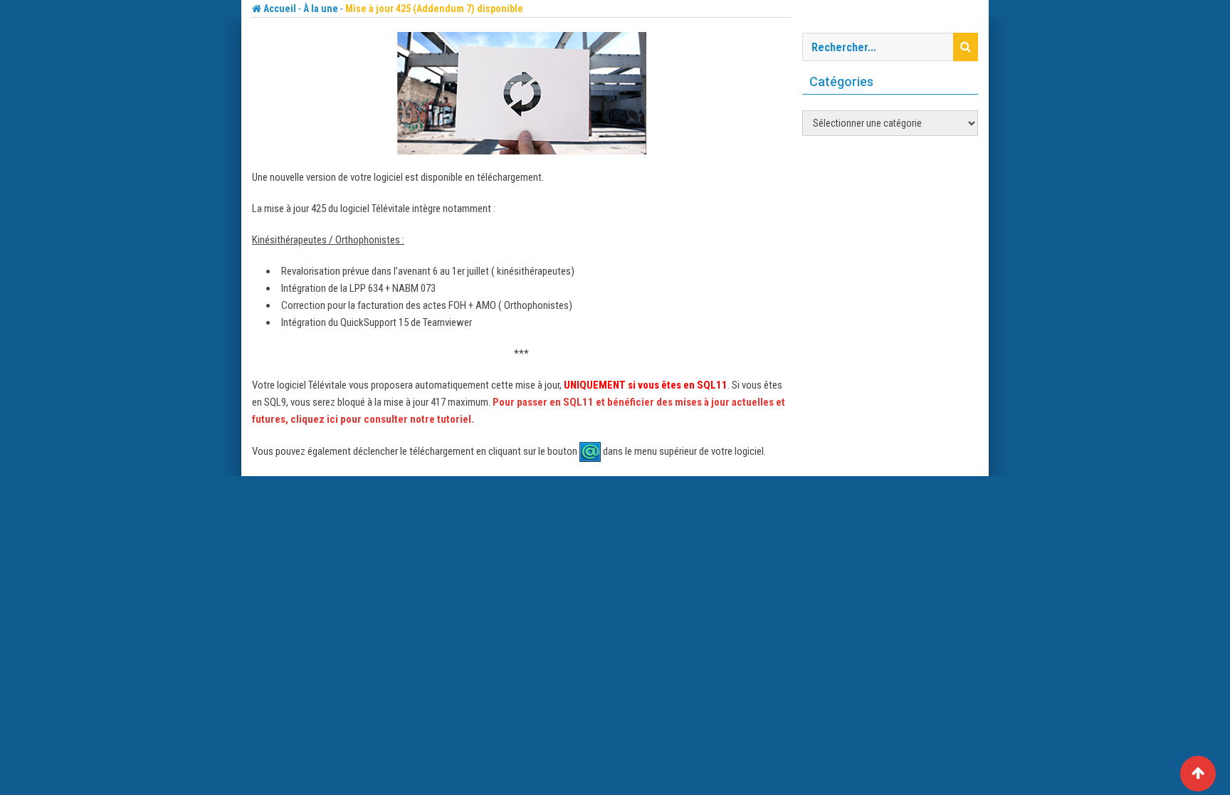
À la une (320, 8)
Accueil (278, 8)
